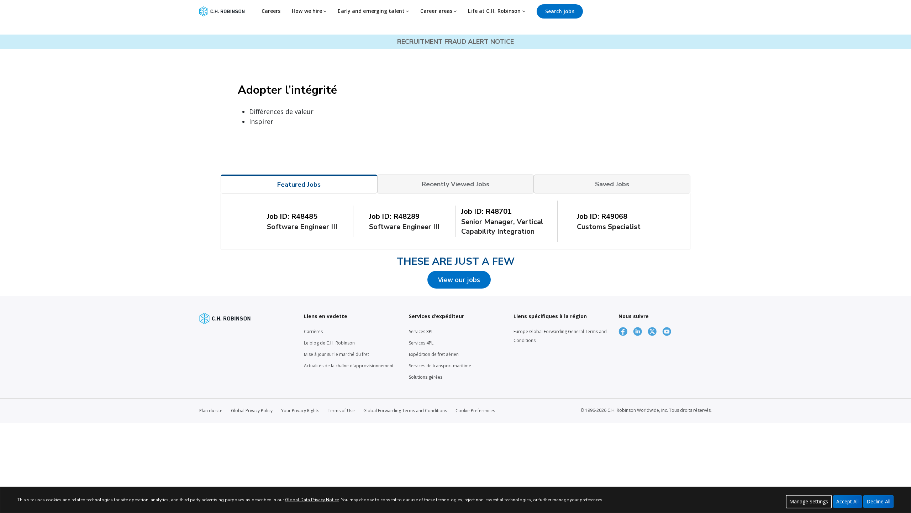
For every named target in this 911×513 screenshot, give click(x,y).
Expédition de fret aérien (434, 354)
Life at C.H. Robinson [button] (495, 10)
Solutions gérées (425, 377)
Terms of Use (341, 411)
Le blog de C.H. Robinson (329, 343)
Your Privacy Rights (300, 411)
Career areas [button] (437, 10)
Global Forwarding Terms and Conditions (405, 411)
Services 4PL (421, 343)
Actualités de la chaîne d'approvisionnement (349, 366)
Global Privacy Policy (252, 411)
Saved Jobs (612, 184)
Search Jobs (559, 11)
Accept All (847, 501)
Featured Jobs (299, 184)
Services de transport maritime (440, 366)
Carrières (313, 331)
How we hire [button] (307, 10)
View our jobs (459, 279)
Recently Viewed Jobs (455, 184)
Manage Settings (808, 501)
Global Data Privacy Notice (312, 500)
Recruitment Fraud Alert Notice (455, 41)
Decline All (878, 501)
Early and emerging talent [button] (372, 10)
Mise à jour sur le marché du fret (336, 354)
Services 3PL (421, 331)
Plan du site (210, 411)
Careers (271, 10)
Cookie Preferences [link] (475, 411)
